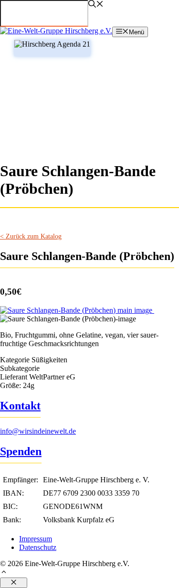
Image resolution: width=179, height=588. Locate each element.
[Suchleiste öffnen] (96, 5)
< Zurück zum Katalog (31, 236)
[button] (89, 573)
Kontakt (20, 405)
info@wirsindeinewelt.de (38, 431)
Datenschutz (37, 547)
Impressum (35, 539)
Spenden (21, 451)
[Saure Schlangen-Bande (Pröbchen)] (77, 310)
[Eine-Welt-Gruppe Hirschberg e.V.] (56, 31)
